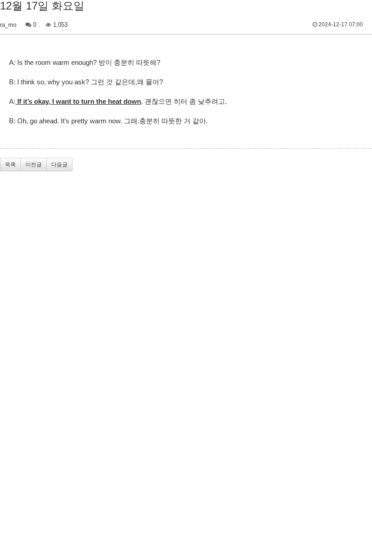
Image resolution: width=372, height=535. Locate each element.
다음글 (59, 164)
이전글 (33, 164)
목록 (10, 164)
